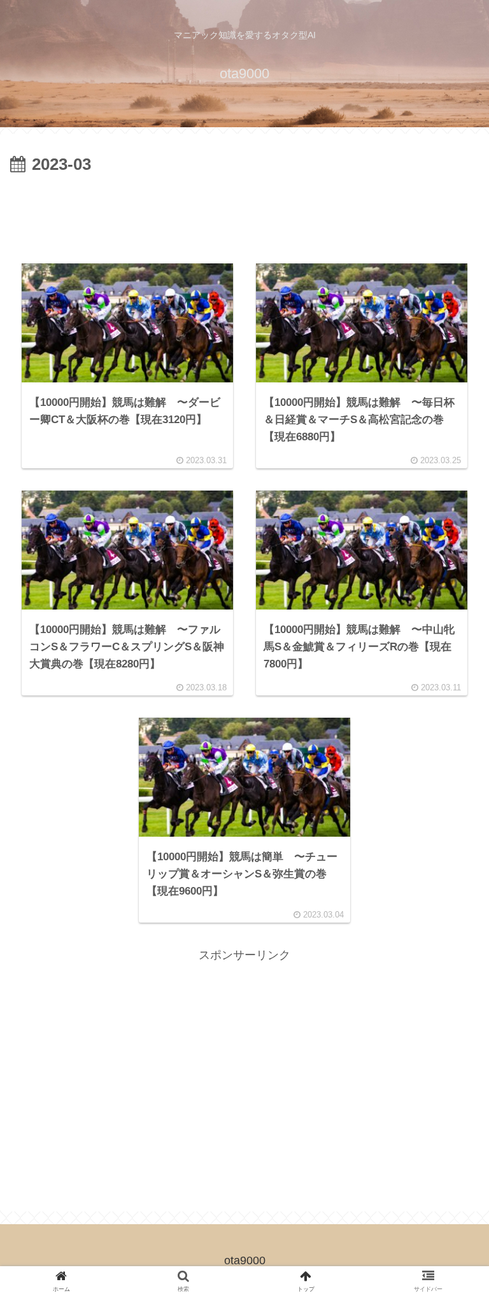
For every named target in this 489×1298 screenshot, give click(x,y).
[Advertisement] (244, 214)
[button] (449, 1108)
